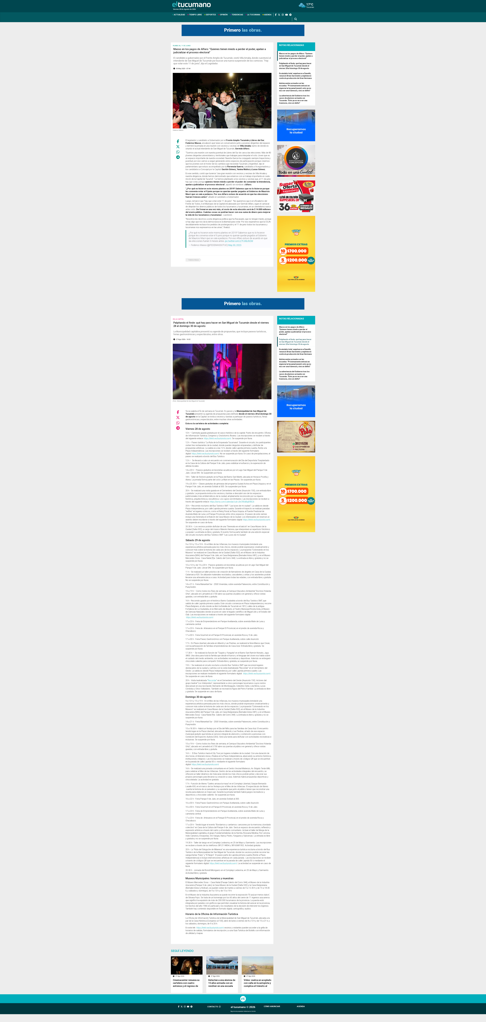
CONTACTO (213, 1007)
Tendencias (237, 15)
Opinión (224, 15)
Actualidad (179, 15)
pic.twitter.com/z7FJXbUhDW (239, 241)
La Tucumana (253, 15)
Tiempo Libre (195, 15)
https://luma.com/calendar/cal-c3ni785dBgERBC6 (232, 501)
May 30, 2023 (234, 245)
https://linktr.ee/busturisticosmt (217, 438)
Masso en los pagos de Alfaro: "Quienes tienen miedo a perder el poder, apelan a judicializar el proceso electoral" (296, 56)
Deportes (211, 15)
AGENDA (301, 1006)
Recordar (212, 680)
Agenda (267, 15)
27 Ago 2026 (179, 976)
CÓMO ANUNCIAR (272, 1006)
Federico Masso (193, 260)
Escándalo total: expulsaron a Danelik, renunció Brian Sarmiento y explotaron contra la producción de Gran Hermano (295, 75)
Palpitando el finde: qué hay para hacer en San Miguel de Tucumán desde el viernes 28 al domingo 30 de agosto (295, 65)
